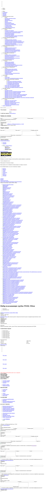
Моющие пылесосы (8, 20)
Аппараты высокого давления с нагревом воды (14, 42)
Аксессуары (7, 77)
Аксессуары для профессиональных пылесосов (14, 87)
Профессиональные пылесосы (10, 47)
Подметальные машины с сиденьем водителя (13, 65)
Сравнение (3, 320)
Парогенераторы (8, 72)
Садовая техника (8, 25)
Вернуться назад (3, 344)
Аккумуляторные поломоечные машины (12, 32)
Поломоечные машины (9, 30)
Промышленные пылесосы (10, 48)
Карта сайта (5, 395)
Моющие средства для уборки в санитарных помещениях (16, 94)
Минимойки (7, 19)
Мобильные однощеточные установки (12, 55)
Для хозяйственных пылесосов (13, 84)
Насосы (6, 21)
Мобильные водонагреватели (10, 43)
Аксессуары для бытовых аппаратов (14, 81)
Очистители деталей (9, 71)
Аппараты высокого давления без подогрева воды (14, 41)
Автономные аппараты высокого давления (13, 40)
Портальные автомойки (9, 58)
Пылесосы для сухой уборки (10, 24)
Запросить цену (3, 318)
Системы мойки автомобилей (10, 54)
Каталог (4, 168)
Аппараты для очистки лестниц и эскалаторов (14, 31)
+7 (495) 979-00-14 (8, 145)
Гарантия (4, 15)
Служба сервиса (6, 394)
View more (5, 355)
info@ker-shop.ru (12, 113)
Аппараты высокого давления (10, 39)
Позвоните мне (3, 122)
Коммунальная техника (9, 63)
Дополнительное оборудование (11, 69)
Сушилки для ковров (9, 74)
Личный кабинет (3, 140)
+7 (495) (6, 419)
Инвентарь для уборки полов (10, 103)
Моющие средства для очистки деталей (12, 93)
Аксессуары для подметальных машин (12, 85)
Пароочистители (8, 22)
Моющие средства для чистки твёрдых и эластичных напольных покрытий (19, 97)
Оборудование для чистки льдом (11, 70)
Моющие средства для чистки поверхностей (13, 96)
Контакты (4, 13)
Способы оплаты (6, 381)
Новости (4, 169)
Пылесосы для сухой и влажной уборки (12, 50)
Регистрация (5, 151)
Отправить (2, 432)
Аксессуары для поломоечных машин (12, 86)
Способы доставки (6, 380)
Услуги (4, 173)
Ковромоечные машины (9, 33)
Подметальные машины (9, 23)
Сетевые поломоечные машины (11, 36)
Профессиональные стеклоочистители (12, 73)
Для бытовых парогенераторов (13, 83)
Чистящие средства (8, 90)
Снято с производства (7, 105)
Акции (4, 171)
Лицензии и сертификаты (8, 402)
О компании (5, 12)
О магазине (5, 172)
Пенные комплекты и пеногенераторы (12, 57)
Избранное (2, 321)
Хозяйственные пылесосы (10, 27)
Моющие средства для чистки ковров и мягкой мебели (15, 95)
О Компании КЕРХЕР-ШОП (8, 399)
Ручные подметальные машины (11, 66)
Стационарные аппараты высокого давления (13, 44)
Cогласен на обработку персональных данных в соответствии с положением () (19, 445)
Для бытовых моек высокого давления (14, 82)
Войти (1, 151)
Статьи (4, 170)
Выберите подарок (4, 316)
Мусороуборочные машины (10, 64)
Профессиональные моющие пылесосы (12, 49)
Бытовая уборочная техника (10, 18)
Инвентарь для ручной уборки (11, 100)
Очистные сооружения (9, 56)
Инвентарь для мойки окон (10, 101)
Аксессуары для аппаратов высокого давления (14, 78)
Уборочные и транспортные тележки (12, 104)
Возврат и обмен (6, 384)
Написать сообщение (4, 139)
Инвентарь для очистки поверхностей (12, 102)
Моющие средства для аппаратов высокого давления (15, 91)
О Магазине (5, 389)
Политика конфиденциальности (9, 401)
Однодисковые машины (9, 34)
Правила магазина (6, 385)
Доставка (4, 14)
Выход (8, 140)
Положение (34, 445)
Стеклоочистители (8, 26)
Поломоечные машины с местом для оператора (14, 35)
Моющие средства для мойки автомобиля (13, 92)
